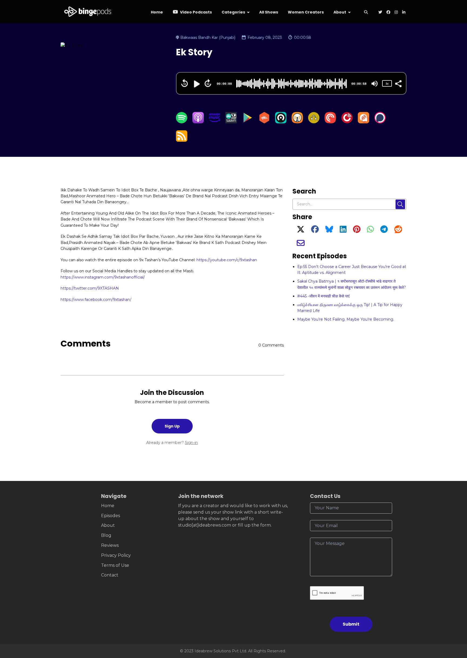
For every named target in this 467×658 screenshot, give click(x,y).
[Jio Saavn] (231, 121)
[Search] (365, 12)
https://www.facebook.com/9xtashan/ (96, 299)
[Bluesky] (329, 230)
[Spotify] (181, 121)
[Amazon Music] (214, 121)
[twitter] (380, 12)
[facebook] (388, 12)
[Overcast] (297, 121)
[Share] (398, 83)
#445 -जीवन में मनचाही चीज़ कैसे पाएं (323, 296)
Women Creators (306, 12)
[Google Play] (247, 121)
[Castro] (280, 121)
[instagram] (396, 12)
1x (387, 83)
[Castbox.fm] (264, 121)
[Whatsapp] (370, 230)
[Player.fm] (347, 121)
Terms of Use (115, 565)
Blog (106, 535)
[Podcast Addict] (363, 121)
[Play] (196, 84)
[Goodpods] (313, 121)
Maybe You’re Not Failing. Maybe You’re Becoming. (345, 319)
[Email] (301, 244)
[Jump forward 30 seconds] (208, 83)
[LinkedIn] (343, 230)
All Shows (268, 12)
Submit (351, 624)
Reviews (110, 545)
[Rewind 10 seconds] (184, 83)
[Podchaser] (380, 121)
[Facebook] (315, 230)
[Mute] (375, 84)
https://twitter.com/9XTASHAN (90, 288)
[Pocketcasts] (330, 121)
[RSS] (181, 140)
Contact (109, 575)
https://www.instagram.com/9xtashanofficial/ (103, 277)
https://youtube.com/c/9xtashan (226, 259)
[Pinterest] (357, 230)
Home (157, 12)
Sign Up (172, 426)
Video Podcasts (195, 12)
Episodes (110, 515)
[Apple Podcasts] (198, 121)
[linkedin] (403, 12)
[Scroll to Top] (454, 624)
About (339, 12)
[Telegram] (384, 230)
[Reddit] (398, 230)
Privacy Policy (116, 555)
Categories (233, 12)
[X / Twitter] (301, 230)
